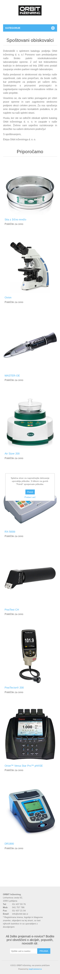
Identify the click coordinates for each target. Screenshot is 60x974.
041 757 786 (18, 907)
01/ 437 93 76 (19, 904)
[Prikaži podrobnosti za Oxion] (30, 266)
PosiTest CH (12, 609)
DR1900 (9, 843)
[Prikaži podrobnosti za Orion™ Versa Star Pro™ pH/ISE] (30, 734)
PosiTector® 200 (14, 687)
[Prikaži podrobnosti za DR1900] (30, 812)
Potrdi (30, 492)
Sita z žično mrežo (15, 219)
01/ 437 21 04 (19, 910)
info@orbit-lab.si (20, 914)
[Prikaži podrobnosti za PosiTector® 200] (30, 656)
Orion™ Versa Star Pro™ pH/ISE (24, 765)
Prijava (44, 951)
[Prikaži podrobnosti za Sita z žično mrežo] (30, 188)
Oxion (8, 297)
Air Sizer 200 (12, 453)
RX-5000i (10, 531)
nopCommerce (35, 969)
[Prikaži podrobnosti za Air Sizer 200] (30, 422)
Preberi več (30, 497)
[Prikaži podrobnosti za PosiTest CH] (30, 578)
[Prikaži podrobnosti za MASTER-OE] (30, 344)
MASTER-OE (12, 375)
